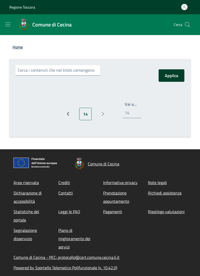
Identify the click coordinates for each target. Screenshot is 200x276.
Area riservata (26, 182)
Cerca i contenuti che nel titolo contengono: (56, 70)
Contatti (65, 193)
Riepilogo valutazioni (166, 211)
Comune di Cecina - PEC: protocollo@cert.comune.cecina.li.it (67, 257)
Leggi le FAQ (69, 211)
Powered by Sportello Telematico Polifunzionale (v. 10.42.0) (65, 268)
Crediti (64, 182)
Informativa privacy (120, 182)
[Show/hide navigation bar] (7, 24)
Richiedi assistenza (165, 193)
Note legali (157, 182)
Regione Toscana (22, 7)
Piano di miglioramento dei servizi (74, 238)
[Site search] (187, 25)
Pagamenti (112, 211)
